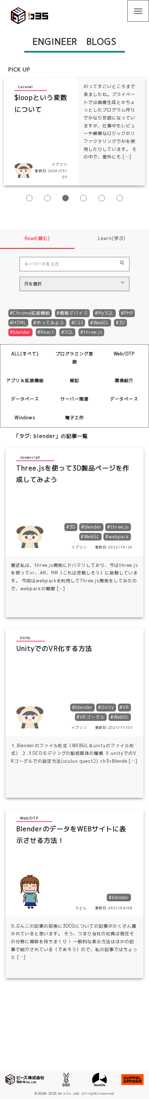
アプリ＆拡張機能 (25, 380)
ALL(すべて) (25, 354)
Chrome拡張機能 (31, 313)
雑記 (74, 380)
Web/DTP (124, 354)
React (47, 332)
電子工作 (74, 418)
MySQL (106, 313)
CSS (79, 323)
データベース (25, 399)
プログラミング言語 (74, 358)
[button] (29, 198)
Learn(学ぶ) (111, 238)
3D (122, 323)
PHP (128, 313)
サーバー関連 (74, 399)
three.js (93, 332)
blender (22, 332)
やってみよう (51, 323)
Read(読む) (37, 238)
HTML (19, 323)
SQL (69, 332)
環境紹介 (124, 380)
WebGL (101, 323)
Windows (24, 418)
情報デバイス (74, 313)
